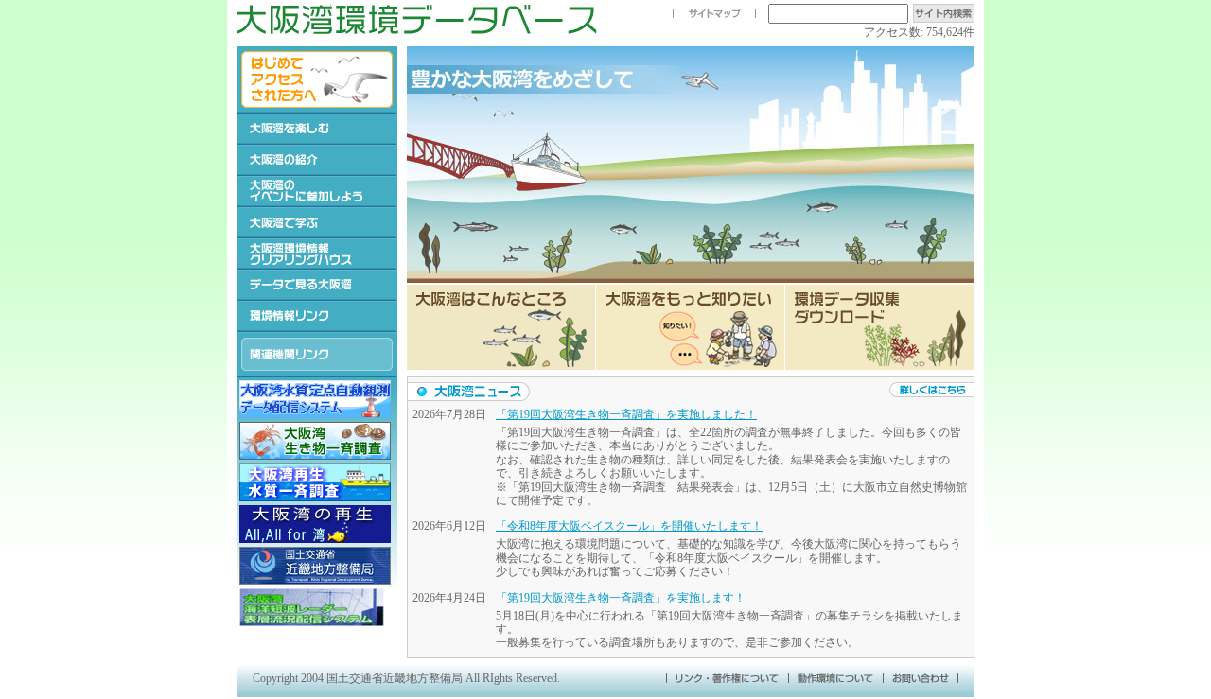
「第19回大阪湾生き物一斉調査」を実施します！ (621, 597)
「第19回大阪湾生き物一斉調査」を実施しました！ (626, 414)
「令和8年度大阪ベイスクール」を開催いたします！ (629, 526)
